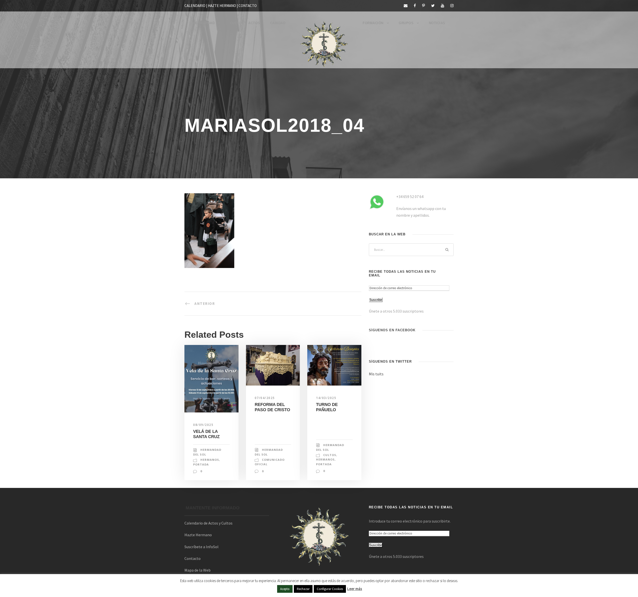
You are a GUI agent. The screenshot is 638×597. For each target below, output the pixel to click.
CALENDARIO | (196, 5)
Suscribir (375, 300)
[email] (405, 5)
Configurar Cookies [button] (330, 589)
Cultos (329, 455)
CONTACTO (248, 5)
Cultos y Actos (245, 23)
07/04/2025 (265, 398)
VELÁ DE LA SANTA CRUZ (206, 434)
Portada (201, 464)
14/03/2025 (326, 398)
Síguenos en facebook (392, 330)
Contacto (192, 558)
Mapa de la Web (197, 570)
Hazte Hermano (198, 534)
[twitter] (433, 5)
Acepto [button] (285, 589)
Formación (373, 23)
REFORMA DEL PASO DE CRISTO (272, 407)
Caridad (278, 23)
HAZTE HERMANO (222, 5)
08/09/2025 (203, 425)
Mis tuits (376, 373)
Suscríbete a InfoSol (201, 546)
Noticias (437, 23)
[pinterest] (423, 5)
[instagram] (452, 5)
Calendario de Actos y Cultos (208, 523)
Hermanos (209, 460)
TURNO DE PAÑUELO (327, 407)
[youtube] (442, 5)
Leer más (354, 588)
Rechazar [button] (303, 589)
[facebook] (415, 5)
